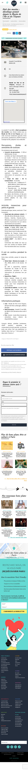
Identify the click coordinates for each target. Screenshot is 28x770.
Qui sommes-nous (4, 667)
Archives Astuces (18, 726)
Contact (2, 672)
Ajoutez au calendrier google (15, 355)
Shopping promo (18, 686)
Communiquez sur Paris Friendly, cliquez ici (11, 372)
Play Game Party (4, 659)
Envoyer (14, 424)
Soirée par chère (18, 674)
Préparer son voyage (18, 701)
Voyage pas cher (18, 702)
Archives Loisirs (18, 716)
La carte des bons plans (5, 662)
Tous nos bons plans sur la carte (15, 557)
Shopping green (18, 688)
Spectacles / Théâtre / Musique (21, 529)
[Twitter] (17, 33)
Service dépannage (4, 731)
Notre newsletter (4, 665)
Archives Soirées (18, 718)
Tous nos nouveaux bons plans (18, 537)
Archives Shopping (18, 724)
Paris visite (7, 528)
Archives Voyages (18, 723)
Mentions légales (20, 754)
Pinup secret (14, 760)
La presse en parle (4, 668)
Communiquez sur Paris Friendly (7, 752)
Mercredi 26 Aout (4, 687)
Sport (16, 661)
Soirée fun (17, 676)
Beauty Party (3, 661)
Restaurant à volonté (5, 704)
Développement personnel (6, 720)
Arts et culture (22, 21)
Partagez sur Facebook (14, 350)
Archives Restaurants (19, 719)
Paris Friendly (6, 21)
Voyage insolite (17, 705)
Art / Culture (17, 664)
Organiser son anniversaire (20, 677)
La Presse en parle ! (20, 752)
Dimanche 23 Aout (4, 682)
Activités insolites (18, 657)
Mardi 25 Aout (3, 685)
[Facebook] (14, 33)
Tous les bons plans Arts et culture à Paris (16, 479)
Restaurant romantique (5, 707)
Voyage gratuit (17, 707)
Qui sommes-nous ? (7, 754)
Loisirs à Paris (14, 21)
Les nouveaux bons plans (5, 664)
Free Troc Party (3, 657)
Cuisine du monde (4, 701)
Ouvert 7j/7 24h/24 (4, 734)
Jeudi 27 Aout (3, 688)
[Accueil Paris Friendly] (14, 3)
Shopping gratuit (18, 684)
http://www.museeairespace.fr (17, 94)
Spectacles (17, 659)
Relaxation (3, 714)
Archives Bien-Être (18, 721)
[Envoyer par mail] (20, 33)
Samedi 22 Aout (4, 680)
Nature (16, 665)
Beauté (2, 717)
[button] (7, 2)
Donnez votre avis (13, 29)
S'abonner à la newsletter (14, 611)
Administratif (3, 732)
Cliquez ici (6, 363)
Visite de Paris (17, 662)
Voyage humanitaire (18, 704)
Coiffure (2, 719)
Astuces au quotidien (21, 510)
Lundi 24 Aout (3, 683)
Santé (2, 716)
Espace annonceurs (4, 670)
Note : (2, 402)
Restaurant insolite (4, 702)
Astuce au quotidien (4, 727)
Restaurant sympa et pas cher (6, 705)
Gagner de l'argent (4, 729)
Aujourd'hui (3, 679)
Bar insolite (17, 673)
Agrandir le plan (7, 121)
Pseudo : (3, 395)
